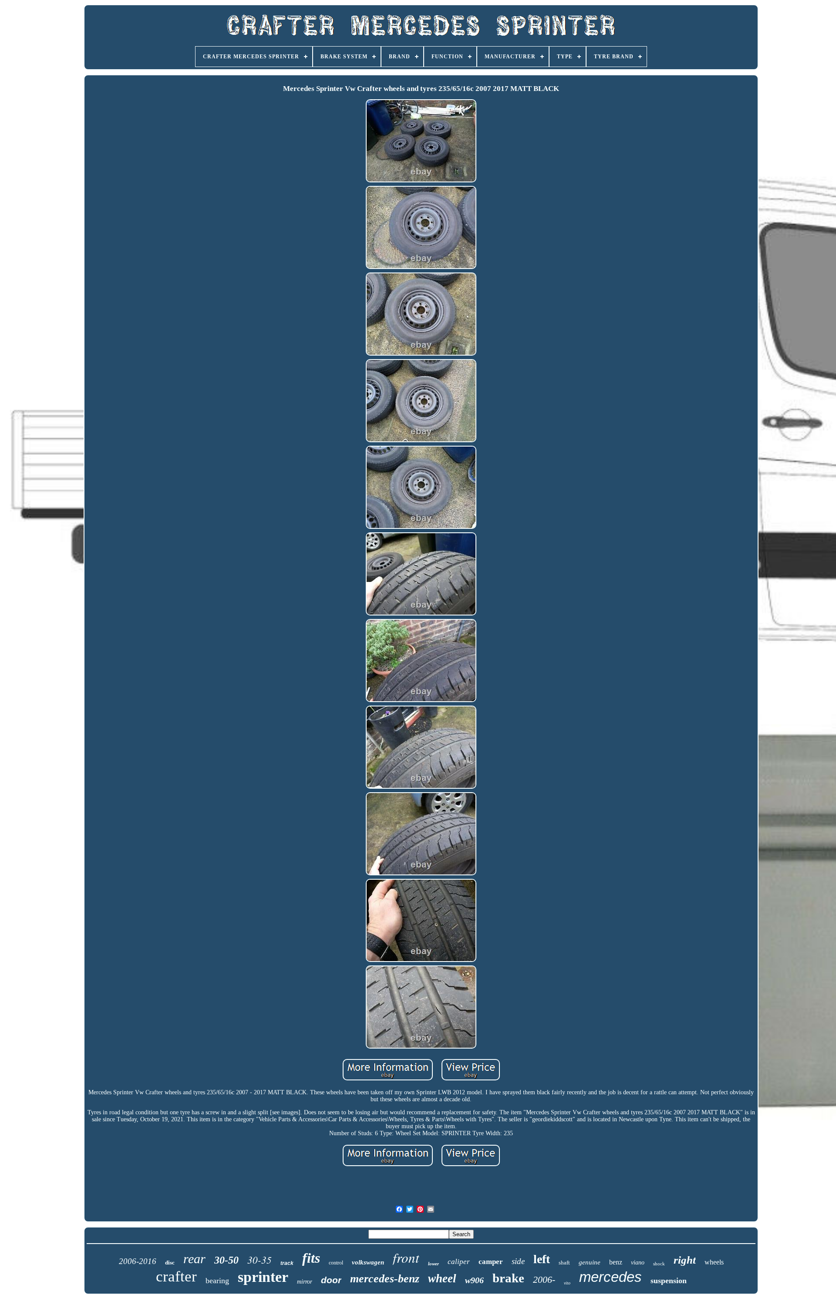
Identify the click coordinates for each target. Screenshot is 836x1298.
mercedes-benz (384, 1278)
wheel (442, 1278)
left (541, 1259)
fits (311, 1258)
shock (659, 1263)
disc (170, 1262)
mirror (304, 1281)
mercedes (610, 1277)
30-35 (259, 1259)
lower (433, 1263)
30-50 (226, 1260)
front (406, 1257)
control (336, 1263)
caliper (459, 1262)
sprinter (263, 1277)
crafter (176, 1276)
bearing (217, 1280)
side (518, 1261)
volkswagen (368, 1262)
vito (567, 1283)
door (331, 1280)
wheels (714, 1262)
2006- (544, 1279)
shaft (564, 1262)
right (685, 1260)
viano (637, 1262)
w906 (474, 1280)
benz (615, 1262)
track (286, 1263)
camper (491, 1262)
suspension (669, 1280)
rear (194, 1258)
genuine (589, 1262)
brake (508, 1278)
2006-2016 (137, 1261)
